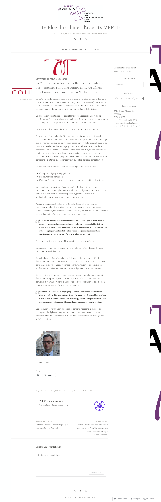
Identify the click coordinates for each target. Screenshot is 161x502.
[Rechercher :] (129, 84)
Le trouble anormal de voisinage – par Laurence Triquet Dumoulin (52, 425)
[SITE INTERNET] (75, 491)
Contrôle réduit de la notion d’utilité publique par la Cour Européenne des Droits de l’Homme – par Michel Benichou (92, 428)
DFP (56, 391)
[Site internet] (75, 39)
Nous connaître (80, 49)
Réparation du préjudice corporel (53, 79)
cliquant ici (127, 71)
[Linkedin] (80, 39)
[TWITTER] (86, 491)
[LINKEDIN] (80, 491)
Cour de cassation (47, 391)
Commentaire (96, 472)
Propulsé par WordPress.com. (80, 498)
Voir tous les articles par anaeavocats (53, 405)
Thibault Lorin (90, 391)
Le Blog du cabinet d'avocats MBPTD (80, 28)
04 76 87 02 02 (119, 117)
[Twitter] (86, 39)
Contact (97, 49)
